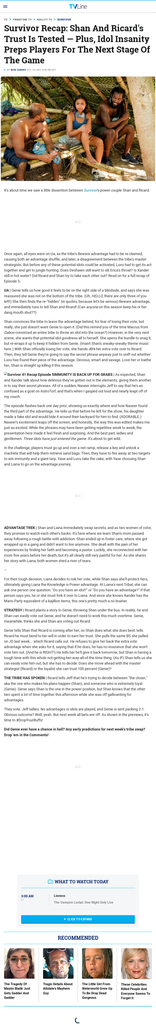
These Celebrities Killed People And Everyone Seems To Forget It (135, 991)
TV (6, 20)
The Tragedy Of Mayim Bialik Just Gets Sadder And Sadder (17, 991)
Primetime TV (22, 20)
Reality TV (44, 20)
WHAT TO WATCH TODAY (81, 882)
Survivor (64, 20)
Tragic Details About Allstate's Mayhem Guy (58, 989)
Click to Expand (79, 919)
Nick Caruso (18, 69)
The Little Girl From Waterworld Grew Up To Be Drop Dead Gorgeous (97, 991)
